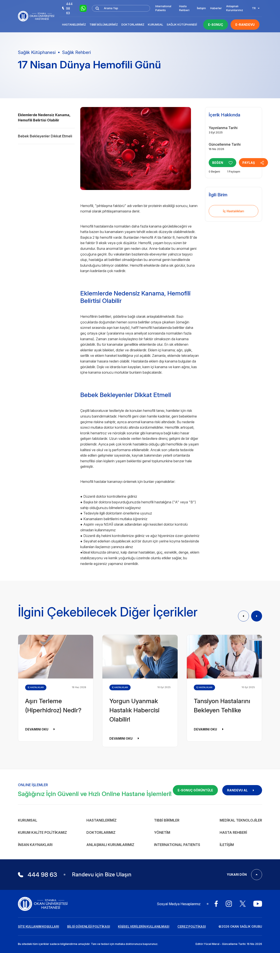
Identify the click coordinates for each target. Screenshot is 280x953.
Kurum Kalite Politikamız (42, 832)
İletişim (201, 8)
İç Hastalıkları (233, 211)
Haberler (216, 8)
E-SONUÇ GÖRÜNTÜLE (195, 790)
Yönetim (162, 832)
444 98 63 (69, 8)
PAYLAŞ (248, 162)
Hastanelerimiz (74, 24)
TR (254, 8)
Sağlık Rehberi (76, 52)
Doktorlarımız (132, 24)
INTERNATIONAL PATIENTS (177, 845)
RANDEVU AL (237, 790)
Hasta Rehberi (184, 8)
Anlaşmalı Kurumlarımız (234, 8)
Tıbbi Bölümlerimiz (103, 24)
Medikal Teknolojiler (241, 820)
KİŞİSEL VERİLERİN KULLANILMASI (143, 926)
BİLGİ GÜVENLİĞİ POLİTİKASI (88, 926)
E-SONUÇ (215, 24)
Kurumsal (155, 24)
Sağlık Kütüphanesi (182, 24)
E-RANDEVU (245, 24)
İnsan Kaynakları (35, 845)
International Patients (163, 8)
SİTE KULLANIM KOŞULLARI (38, 926)
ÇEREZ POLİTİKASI (191, 926)
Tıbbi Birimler (166, 820)
